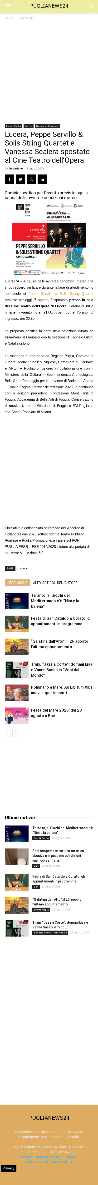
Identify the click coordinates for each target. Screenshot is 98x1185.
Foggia (28, 126)
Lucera (23, 568)
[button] (91, 6)
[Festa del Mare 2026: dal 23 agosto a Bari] (17, 716)
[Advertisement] (49, 72)
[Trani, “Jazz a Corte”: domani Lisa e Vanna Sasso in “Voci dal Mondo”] (17, 670)
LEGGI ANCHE (17, 583)
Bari (36, 865)
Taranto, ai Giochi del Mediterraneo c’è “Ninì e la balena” (55, 601)
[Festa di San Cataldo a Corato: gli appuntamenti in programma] (17, 624)
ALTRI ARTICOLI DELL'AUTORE (55, 583)
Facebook (59, 1162)
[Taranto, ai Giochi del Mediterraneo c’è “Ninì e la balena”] (17, 601)
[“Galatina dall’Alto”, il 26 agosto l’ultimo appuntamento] (17, 647)
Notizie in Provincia (47, 126)
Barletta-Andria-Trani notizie (50, 932)
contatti (26, 1157)
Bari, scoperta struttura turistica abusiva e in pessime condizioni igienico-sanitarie (58, 855)
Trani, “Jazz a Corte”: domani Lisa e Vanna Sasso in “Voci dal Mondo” (61, 670)
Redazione (16, 168)
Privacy (70, 1157)
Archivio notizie (48, 1157)
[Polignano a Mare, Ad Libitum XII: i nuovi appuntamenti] (17, 693)
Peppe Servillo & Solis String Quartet (60, 294)
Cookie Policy (37, 1162)
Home (9, 18)
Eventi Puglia (25, 18)
